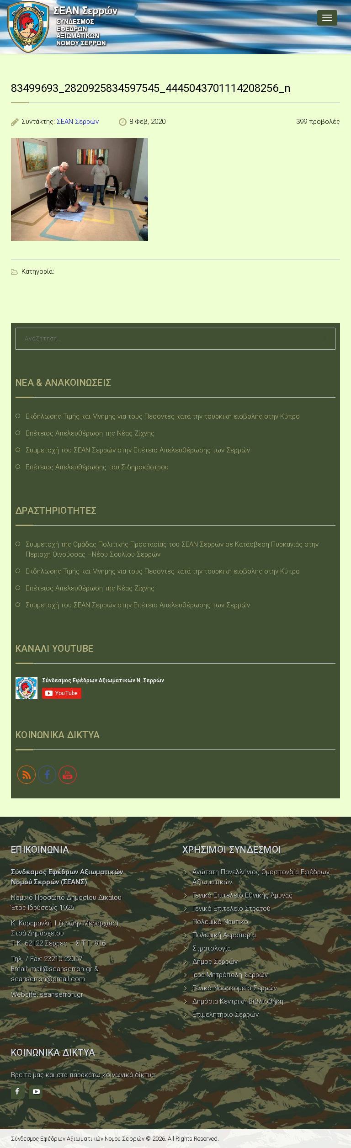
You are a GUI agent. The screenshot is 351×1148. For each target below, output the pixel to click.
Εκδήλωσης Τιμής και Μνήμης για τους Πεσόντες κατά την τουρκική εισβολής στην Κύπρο (163, 416)
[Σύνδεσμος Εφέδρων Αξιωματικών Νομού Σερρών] (62, 27)
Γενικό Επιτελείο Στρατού (231, 908)
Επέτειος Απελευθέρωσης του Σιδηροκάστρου (97, 467)
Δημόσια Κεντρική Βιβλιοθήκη (237, 1001)
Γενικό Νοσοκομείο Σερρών (234, 988)
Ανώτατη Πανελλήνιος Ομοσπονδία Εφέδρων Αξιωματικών (261, 877)
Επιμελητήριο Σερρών (225, 1014)
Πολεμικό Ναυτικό (220, 922)
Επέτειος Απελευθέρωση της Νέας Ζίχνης (90, 433)
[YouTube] (36, 1092)
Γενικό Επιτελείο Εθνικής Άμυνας (242, 895)
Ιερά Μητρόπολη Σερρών (230, 975)
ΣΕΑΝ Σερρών (78, 121)
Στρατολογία (211, 948)
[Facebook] (18, 1092)
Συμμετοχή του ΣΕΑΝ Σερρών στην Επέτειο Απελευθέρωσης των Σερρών (138, 450)
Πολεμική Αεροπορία (224, 935)
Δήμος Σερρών (215, 961)
